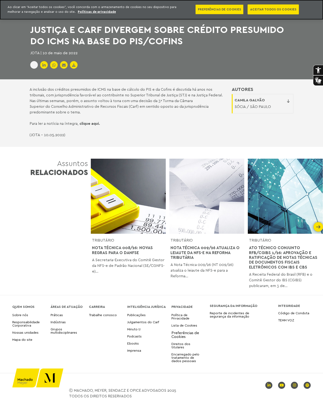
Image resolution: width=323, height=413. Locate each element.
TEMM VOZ (286, 320)
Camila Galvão (250, 100)
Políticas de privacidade (97, 11)
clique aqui (89, 123)
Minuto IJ (133, 329)
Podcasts (134, 336)
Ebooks (133, 343)
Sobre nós (20, 315)
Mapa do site (22, 339)
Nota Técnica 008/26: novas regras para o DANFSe (122, 250)
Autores (242, 89)
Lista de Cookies (184, 325)
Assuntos (59, 168)
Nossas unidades (25, 332)
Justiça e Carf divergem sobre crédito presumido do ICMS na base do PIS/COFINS (157, 35)
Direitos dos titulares (180, 345)
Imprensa (134, 350)
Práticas (57, 315)
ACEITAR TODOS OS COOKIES (273, 9)
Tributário (103, 240)
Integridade (289, 306)
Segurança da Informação (233, 306)
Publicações (136, 315)
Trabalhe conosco (103, 315)
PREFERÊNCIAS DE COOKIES (219, 9)
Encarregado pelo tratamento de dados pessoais (185, 357)
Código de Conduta (293, 313)
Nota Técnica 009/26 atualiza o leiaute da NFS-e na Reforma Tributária (205, 252)
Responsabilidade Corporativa (26, 323)
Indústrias (58, 322)
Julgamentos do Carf (143, 322)
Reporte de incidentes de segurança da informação (229, 314)
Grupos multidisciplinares (64, 330)
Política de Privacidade (180, 316)
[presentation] (95, 227)
